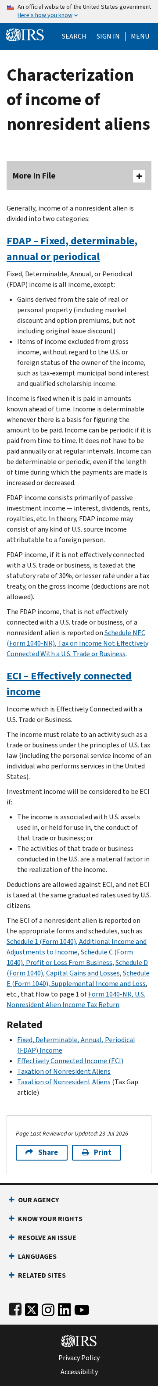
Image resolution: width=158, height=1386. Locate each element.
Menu (140, 36)
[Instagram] (48, 1308)
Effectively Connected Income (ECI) (70, 1060)
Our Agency (38, 1199)
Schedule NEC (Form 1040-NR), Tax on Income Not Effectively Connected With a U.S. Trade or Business (77, 643)
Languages (37, 1256)
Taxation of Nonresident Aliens (64, 1071)
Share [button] (48, 1152)
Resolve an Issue (47, 1237)
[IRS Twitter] (31, 1308)
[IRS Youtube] (82, 1308)
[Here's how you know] (79, 11)
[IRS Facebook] (15, 1308)
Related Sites (42, 1275)
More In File (34, 175)
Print (102, 1152)
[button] (108, 36)
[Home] (25, 34)
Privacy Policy (79, 1358)
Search (74, 36)
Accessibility (79, 1372)
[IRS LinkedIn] (64, 1308)
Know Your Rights (50, 1218)
